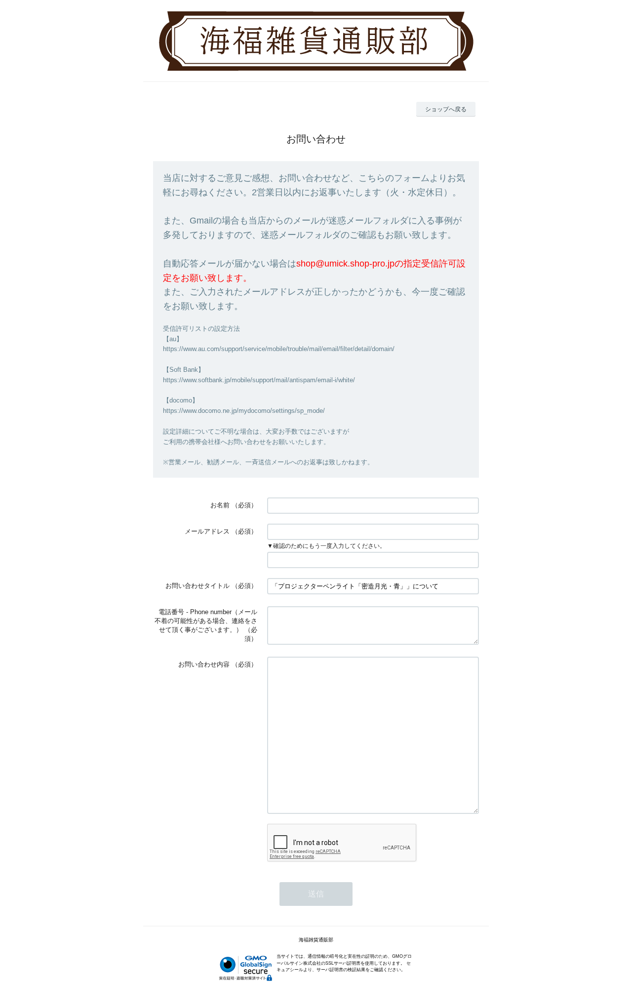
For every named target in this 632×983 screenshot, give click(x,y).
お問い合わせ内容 (204, 664)
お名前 (220, 505)
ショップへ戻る (446, 109)
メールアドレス (207, 531)
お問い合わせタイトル (197, 585)
